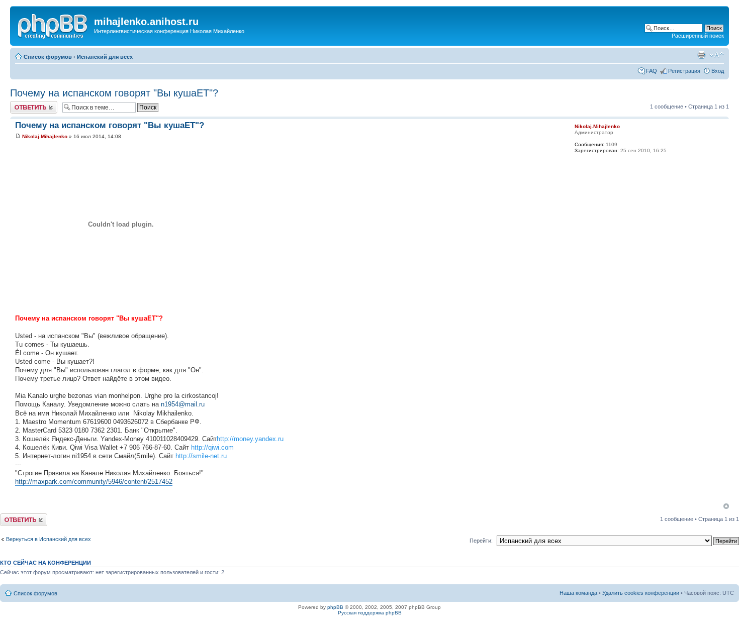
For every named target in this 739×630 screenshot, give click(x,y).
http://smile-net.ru (201, 456)
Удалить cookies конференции (640, 593)
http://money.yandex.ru (250, 439)
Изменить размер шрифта (716, 54)
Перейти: (481, 541)
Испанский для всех (105, 57)
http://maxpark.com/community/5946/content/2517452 (93, 481)
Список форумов (48, 57)
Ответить (22, 104)
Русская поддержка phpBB (370, 612)
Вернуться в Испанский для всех (48, 539)
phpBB (335, 607)
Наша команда (578, 593)
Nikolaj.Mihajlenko (44, 136)
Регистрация (684, 71)
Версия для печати (701, 54)
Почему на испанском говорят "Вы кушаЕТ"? (114, 92)
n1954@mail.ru (183, 404)
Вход (717, 71)
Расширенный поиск (698, 36)
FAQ (651, 71)
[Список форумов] (53, 25)
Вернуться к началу (726, 506)
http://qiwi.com (212, 447)
